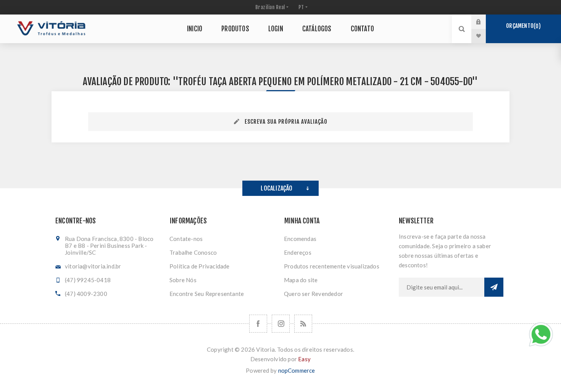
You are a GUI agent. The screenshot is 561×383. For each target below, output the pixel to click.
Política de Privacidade (199, 266)
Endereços (297, 252)
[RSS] (303, 324)
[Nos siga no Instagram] (281, 324)
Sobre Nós (183, 279)
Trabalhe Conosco (193, 252)
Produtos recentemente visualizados (331, 266)
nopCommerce (296, 370)
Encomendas (300, 238)
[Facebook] (258, 324)
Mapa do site (301, 279)
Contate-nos (186, 238)
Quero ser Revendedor (313, 293)
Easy (304, 359)
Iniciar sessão (484, 21)
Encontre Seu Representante (206, 293)
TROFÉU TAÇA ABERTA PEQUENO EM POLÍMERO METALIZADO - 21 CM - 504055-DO (325, 81)
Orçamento (522, 26)
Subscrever (493, 287)
